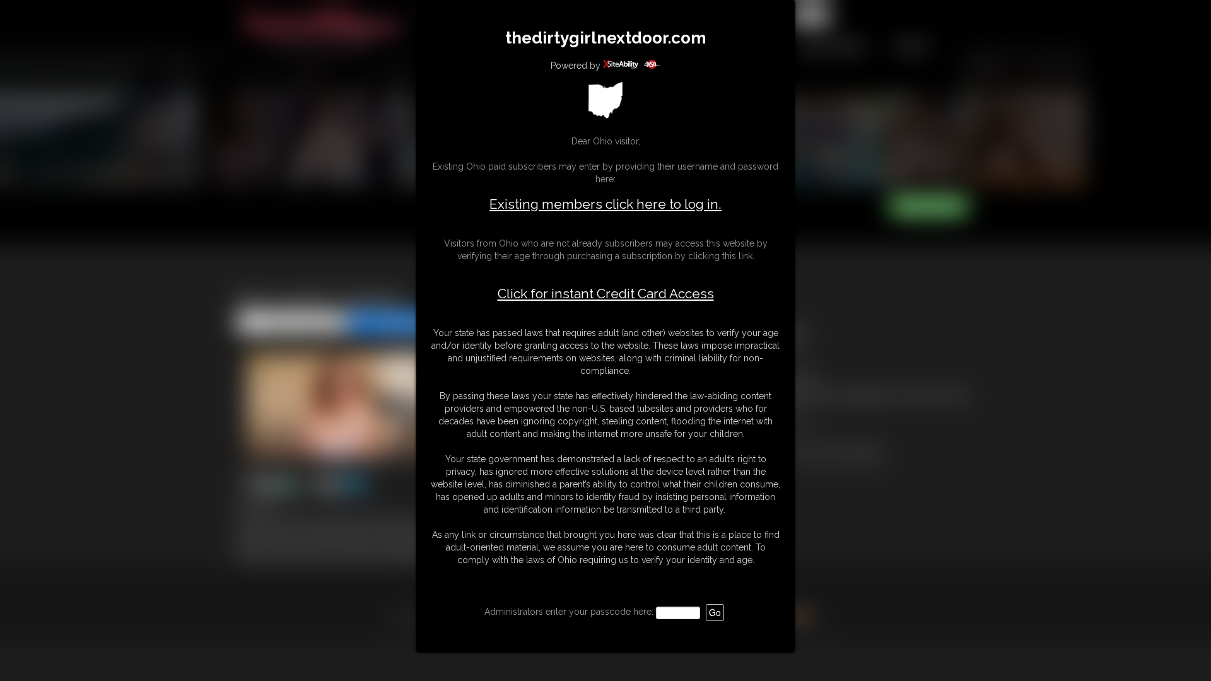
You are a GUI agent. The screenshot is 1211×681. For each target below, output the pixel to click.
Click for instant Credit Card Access (606, 294)
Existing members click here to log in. (605, 204)
